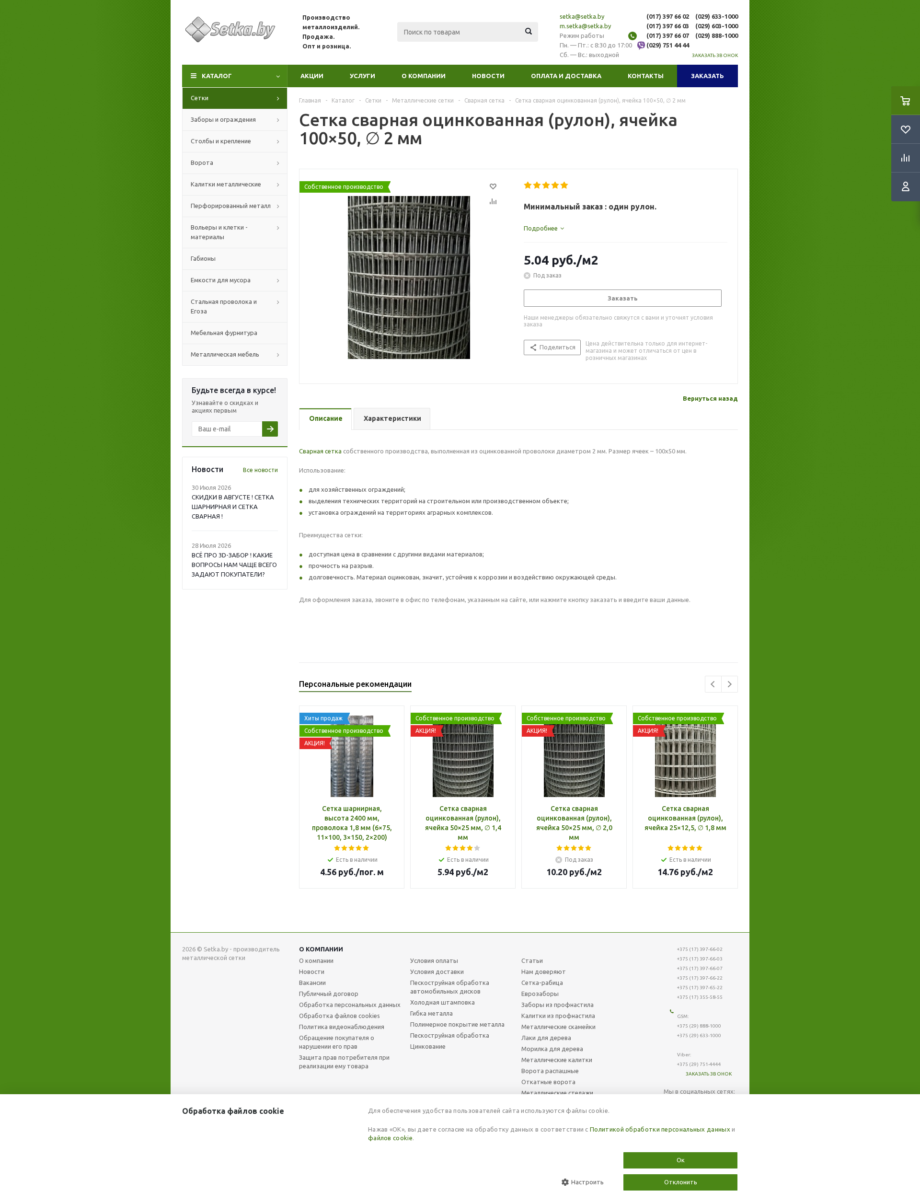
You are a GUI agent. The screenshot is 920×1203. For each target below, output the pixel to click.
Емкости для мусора (221, 280)
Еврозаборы (540, 993)
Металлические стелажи (557, 1092)
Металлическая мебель (225, 354)
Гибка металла (431, 1013)
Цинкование (428, 1046)
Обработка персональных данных (350, 1004)
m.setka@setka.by (585, 26)
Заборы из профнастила (557, 1004)
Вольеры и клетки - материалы (219, 232)
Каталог (217, 75)
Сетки (199, 97)
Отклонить (680, 1182)
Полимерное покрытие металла (457, 1024)
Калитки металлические (226, 184)
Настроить (587, 1182)
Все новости (260, 470)
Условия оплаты (434, 960)
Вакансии (312, 982)
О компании (424, 75)
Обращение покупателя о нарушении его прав (336, 1042)
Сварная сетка (320, 451)
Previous (713, 684)
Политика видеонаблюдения (341, 1026)
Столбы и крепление (221, 141)
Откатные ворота (548, 1081)
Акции (311, 75)
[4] (555, 185)
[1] (528, 185)
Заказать (707, 75)
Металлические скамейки (558, 1026)
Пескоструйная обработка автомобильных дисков (449, 987)
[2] (537, 185)
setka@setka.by (582, 16)
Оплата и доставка (566, 75)
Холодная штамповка (442, 1002)
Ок (681, 1160)
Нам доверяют (543, 971)
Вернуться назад (710, 398)
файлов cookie (390, 1137)
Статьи (532, 960)
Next (729, 684)
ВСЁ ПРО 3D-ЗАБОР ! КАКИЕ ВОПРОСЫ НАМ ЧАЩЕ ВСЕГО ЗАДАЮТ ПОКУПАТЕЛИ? (234, 565)
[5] (564, 185)
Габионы (203, 258)
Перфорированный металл (231, 205)
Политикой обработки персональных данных (660, 1129)
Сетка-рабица (542, 982)
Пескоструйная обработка (449, 1035)
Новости (488, 75)
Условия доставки (437, 971)
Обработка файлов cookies (339, 1015)
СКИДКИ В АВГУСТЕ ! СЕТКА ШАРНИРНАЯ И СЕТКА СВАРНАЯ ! (233, 507)
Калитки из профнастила (558, 1015)
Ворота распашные (550, 1070)
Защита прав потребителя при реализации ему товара (344, 1061)
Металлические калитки (556, 1059)
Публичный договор (328, 993)
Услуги (362, 75)
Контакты (646, 75)
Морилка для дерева (552, 1048)
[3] (546, 185)
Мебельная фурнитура (224, 332)
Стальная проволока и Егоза (224, 306)
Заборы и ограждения (223, 119)
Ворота (202, 162)
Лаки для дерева (546, 1037)
